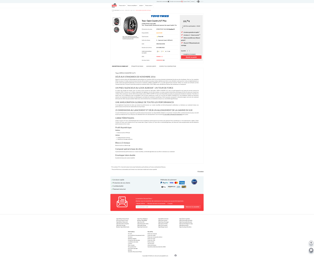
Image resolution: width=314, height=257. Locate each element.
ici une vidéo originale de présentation (172, 114)
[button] (311, 242)
